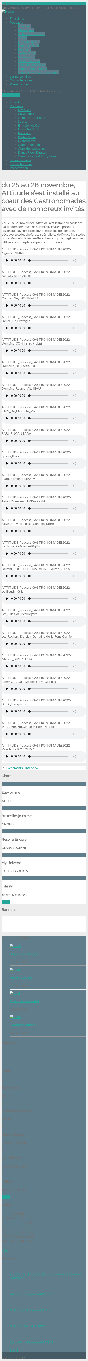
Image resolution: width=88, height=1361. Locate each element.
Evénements (26, 57)
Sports (22, 38)
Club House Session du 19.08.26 (31, 1310)
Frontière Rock (28, 45)
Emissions (17, 18)
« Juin (5, 1250)
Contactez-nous (21, 80)
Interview (24, 26)
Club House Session (32, 65)
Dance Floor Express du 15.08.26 (31, 1342)
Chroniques (26, 30)
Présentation (19, 84)
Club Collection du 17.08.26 (27, 1326)
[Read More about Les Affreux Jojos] (15, 969)
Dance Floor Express (32, 68)
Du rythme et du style (24, 954)
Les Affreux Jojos (21, 977)
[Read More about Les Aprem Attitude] (15, 1017)
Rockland (24, 49)
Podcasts (16, 22)
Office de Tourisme (31, 34)
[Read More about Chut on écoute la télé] (15, 993)
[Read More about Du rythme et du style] (15, 946)
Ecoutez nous (11, 95)
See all (6, 902)
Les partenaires (20, 76)
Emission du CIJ (29, 41)
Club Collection (29, 61)
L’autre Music (27, 53)
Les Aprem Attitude (23, 1024)
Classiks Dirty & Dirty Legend (38, 72)
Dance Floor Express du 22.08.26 (31, 1294)
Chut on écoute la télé (24, 1001)
